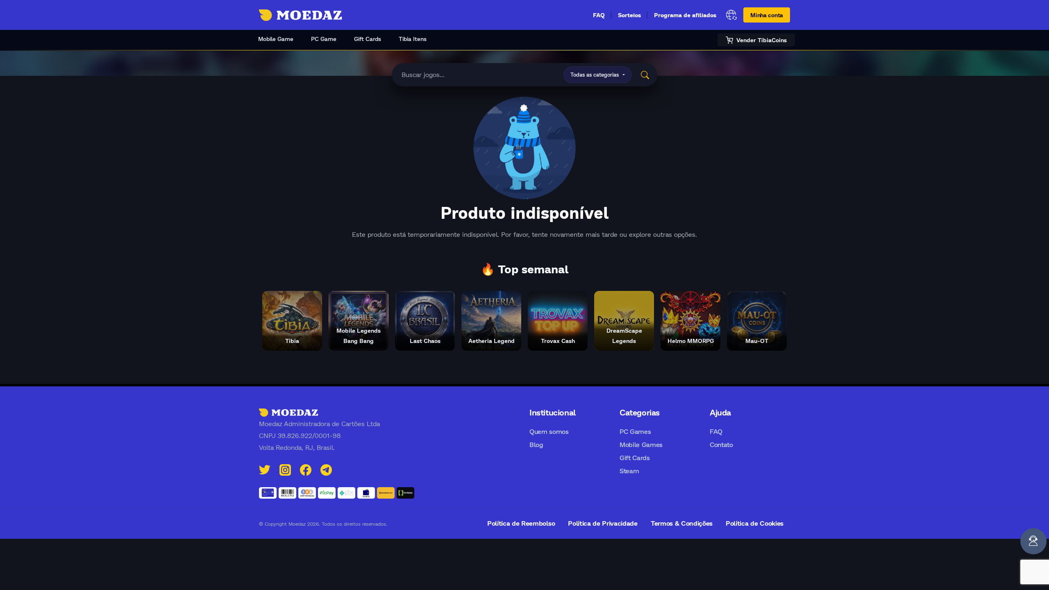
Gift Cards (367, 38)
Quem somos (549, 431)
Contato (721, 444)
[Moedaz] (288, 412)
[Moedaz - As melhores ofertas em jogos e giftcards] (300, 15)
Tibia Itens (413, 38)
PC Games (635, 431)
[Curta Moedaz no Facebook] (305, 469)
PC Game (323, 38)
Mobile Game (275, 38)
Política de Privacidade (603, 523)
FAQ (599, 14)
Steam (629, 470)
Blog (536, 444)
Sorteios (629, 14)
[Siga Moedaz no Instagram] (285, 469)
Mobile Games (641, 444)
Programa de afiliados (685, 14)
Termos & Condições (682, 523)
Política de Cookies (754, 523)
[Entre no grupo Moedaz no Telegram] (326, 469)
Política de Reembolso (521, 523)
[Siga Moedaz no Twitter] (264, 469)
